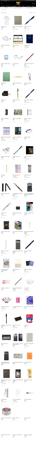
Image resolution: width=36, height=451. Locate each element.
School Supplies (4, 9)
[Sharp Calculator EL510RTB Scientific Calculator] (18, 373)
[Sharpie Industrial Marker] (29, 393)
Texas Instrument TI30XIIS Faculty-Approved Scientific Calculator (29, 194)
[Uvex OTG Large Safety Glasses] (6, 39)
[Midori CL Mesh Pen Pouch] (18, 319)
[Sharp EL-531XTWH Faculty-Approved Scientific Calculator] (18, 337)
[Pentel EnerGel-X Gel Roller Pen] (29, 93)
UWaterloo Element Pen (27, 26)
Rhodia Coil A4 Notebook (27, 362)
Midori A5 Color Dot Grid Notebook (29, 343)
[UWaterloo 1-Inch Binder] (29, 150)
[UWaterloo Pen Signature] (29, 77)
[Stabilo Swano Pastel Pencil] (6, 244)
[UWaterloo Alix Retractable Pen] (18, 77)
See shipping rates (10, 0)
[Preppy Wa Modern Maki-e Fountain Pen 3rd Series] (18, 187)
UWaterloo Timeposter (16, 45)
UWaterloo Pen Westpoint (4, 118)
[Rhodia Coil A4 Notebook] (29, 356)
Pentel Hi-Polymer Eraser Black (5, 434)
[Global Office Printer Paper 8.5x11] (18, 428)
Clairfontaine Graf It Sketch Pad (17, 306)
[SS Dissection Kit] (6, 93)
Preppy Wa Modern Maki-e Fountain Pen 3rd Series (18, 194)
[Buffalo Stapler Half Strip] (18, 445)
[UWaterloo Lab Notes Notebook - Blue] (6, 57)
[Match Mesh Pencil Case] (6, 337)
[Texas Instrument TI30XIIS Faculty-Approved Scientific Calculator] (29, 187)
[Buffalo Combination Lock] (29, 445)
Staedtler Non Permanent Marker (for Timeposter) (6, 325)
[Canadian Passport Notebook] (6, 281)
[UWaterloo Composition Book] (18, 131)
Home (1, 9)
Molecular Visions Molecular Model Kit (18, 362)
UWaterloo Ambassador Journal (5, 231)
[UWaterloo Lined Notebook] (29, 428)
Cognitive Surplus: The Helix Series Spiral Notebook (6, 380)
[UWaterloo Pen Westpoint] (6, 112)
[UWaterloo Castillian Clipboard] (6, 445)
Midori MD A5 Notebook (16, 269)
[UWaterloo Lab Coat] (6, 20)
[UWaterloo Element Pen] (29, 20)
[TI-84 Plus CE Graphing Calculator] (29, 206)
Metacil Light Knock (4, 399)
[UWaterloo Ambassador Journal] (6, 225)
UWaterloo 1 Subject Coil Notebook (17, 26)
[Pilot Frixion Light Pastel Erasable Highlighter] (29, 225)
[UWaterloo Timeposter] (18, 39)
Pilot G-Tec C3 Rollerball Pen (17, 399)
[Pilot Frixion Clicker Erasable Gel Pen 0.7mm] (6, 131)
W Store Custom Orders (32, 0)
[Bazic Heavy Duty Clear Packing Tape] (6, 411)
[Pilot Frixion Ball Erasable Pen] (6, 300)
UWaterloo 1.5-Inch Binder (28, 269)
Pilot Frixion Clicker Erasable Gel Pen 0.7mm (6, 137)
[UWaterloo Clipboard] (29, 39)
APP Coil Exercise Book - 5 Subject (29, 306)
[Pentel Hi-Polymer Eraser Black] (6, 428)
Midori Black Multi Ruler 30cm (5, 193)
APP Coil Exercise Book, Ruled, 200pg (18, 231)
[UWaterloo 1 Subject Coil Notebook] (18, 20)
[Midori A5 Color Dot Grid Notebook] (29, 337)
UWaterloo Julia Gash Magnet (17, 118)
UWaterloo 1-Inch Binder (27, 156)
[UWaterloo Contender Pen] (18, 150)
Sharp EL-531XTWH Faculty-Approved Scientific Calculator (18, 344)
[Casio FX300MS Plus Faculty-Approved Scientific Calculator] (6, 356)
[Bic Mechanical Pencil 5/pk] (29, 373)
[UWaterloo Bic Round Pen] (18, 93)
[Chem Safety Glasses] (18, 57)
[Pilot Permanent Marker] (29, 169)
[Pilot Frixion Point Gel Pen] (18, 169)
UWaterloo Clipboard (27, 45)
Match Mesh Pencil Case (4, 343)
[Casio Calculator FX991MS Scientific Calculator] (18, 244)
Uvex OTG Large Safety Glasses (5, 45)
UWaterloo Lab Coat (4, 26)
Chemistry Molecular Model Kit (5, 156)
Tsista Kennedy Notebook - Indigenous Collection (5, 270)
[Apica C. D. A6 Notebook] (29, 112)
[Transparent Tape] (29, 319)
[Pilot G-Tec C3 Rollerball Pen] (18, 393)
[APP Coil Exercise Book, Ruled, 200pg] (18, 225)
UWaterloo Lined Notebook (28, 434)
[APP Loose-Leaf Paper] (18, 411)
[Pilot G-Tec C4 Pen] (29, 281)
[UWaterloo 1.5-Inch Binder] (29, 263)
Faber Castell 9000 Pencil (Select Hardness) (17, 288)
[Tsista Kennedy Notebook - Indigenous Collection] (6, 263)
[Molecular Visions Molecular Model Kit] (18, 356)
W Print (27, 0)
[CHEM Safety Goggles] (29, 131)
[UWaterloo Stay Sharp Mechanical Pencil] (29, 57)
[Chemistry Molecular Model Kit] (6, 150)
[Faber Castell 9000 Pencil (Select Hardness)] (18, 281)
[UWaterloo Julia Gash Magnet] (18, 112)
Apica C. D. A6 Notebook (27, 118)
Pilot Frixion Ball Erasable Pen (5, 306)
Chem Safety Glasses (16, 63)
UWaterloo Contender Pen (16, 156)
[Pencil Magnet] (6, 169)
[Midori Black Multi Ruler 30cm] (6, 187)
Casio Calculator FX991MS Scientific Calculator (18, 251)
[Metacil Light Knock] (6, 393)
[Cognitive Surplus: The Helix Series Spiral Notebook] (6, 373)
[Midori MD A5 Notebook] (18, 263)
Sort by (2, 12)
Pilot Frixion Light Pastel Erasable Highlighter (28, 232)
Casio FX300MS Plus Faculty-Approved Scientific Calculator (5, 362)
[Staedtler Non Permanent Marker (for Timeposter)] (6, 319)
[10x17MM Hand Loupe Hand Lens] (18, 206)
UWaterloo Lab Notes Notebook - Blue (5, 64)
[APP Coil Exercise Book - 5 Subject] (29, 300)
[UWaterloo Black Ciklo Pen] (29, 244)
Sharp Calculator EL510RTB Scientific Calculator (18, 380)
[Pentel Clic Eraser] (6, 206)
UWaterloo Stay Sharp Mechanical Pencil (29, 64)
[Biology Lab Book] (6, 77)
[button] (34, 3)
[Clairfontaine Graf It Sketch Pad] (18, 300)
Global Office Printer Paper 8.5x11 (17, 434)
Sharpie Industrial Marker (27, 399)
